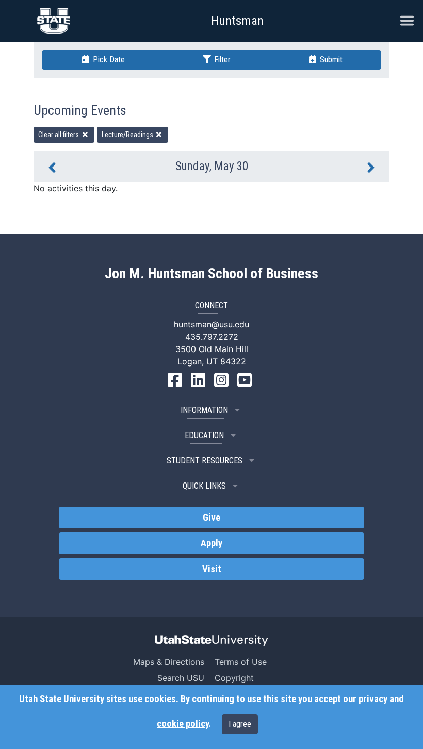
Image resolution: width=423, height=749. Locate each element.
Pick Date (108, 59)
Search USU (180, 678)
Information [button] (204, 410)
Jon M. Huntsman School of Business (211, 274)
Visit (211, 569)
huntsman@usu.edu (211, 324)
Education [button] (204, 435)
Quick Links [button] (204, 485)
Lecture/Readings (128, 134)
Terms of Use (241, 662)
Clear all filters (59, 134)
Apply (211, 543)
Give (211, 517)
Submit (330, 59)
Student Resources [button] (204, 460)
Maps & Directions (168, 662)
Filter (221, 59)
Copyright (234, 678)
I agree (240, 724)
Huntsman (237, 20)
